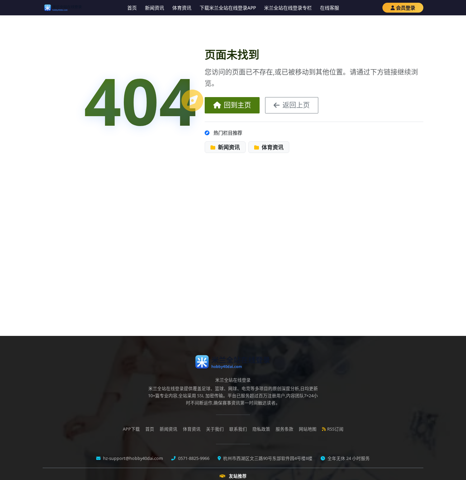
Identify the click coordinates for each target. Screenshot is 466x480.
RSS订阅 (335, 429)
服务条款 (284, 429)
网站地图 (308, 429)
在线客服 (329, 7)
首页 (132, 7)
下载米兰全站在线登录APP (228, 7)
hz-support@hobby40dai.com (132, 458)
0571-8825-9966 (193, 458)
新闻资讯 (154, 7)
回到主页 (237, 105)
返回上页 (296, 105)
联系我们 (238, 429)
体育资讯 (181, 7)
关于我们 (215, 429)
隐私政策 (261, 429)
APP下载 (131, 429)
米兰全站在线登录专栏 (288, 7)
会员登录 (405, 7)
